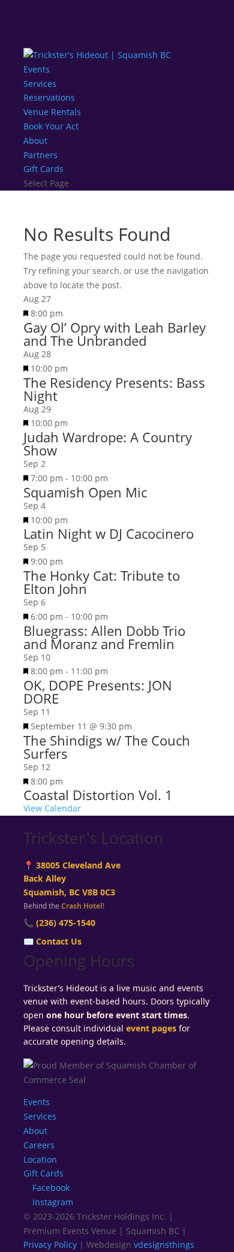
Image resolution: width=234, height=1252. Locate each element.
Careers (39, 1145)
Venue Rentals (52, 111)
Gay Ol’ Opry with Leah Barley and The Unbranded (114, 333)
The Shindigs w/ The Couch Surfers (106, 746)
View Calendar (52, 808)
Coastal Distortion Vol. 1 (98, 795)
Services (39, 83)
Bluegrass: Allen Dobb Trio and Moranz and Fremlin (104, 637)
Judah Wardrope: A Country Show (107, 443)
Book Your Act (51, 126)
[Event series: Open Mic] (114, 478)
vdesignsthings (164, 1244)
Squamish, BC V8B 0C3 (69, 892)
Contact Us (59, 941)
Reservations (49, 97)
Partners (40, 155)
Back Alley (44, 878)
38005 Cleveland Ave (78, 865)
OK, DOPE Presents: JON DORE (97, 691)
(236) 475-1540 (65, 922)
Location (40, 1159)
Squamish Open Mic (85, 492)
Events (36, 69)
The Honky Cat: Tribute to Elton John (101, 582)
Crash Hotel (82, 905)
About (35, 140)
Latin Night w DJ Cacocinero (108, 533)
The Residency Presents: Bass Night (114, 389)
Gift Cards (43, 168)
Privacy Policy (50, 1244)
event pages (151, 1028)
